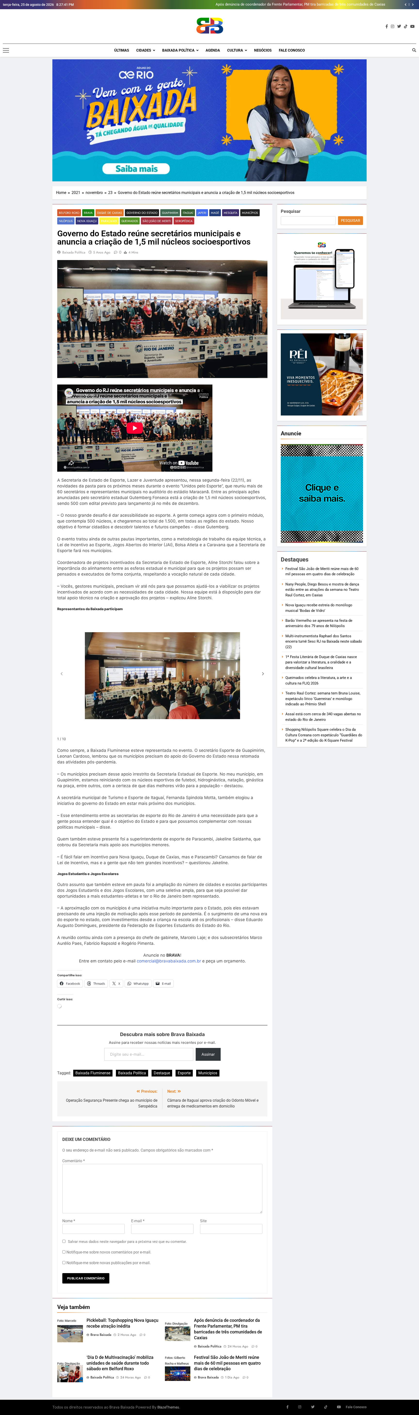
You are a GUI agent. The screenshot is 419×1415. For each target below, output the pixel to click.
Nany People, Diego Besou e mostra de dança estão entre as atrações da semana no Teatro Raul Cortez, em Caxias (322, 589)
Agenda (213, 50)
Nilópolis (66, 221)
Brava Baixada (100, 1334)
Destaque (162, 1073)
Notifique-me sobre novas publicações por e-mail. (108, 1263)
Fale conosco (292, 50)
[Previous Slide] (405, 4)
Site (203, 1221)
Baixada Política (178, 50)
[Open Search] (414, 50)
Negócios (263, 50)
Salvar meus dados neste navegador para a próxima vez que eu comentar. (127, 1241)
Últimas (121, 50)
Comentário (73, 1161)
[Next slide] (413, 4)
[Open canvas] (6, 50)
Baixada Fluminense (92, 1073)
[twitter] (399, 27)
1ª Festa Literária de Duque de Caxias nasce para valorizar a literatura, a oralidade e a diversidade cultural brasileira (321, 662)
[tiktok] (406, 27)
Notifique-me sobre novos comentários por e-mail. (108, 1252)
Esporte (184, 1073)
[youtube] (412, 27)
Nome (68, 1221)
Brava (88, 213)
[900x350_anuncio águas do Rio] (209, 120)
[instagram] (392, 27)
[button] (263, 673)
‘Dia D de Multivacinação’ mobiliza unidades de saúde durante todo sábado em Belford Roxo (120, 1363)
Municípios (250, 213)
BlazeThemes (168, 1407)
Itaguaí (188, 213)
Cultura (235, 50)
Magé (215, 213)
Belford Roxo (69, 213)
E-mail (138, 1221)
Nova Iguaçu (87, 221)
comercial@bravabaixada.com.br (169, 961)
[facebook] (386, 27)
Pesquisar (290, 211)
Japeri (202, 213)
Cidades (143, 50)
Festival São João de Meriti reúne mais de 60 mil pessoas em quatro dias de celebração (313, 5)
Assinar (208, 1054)
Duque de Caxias (109, 213)
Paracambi (109, 221)
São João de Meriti (157, 221)
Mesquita (230, 213)
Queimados (129, 221)
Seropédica (184, 221)
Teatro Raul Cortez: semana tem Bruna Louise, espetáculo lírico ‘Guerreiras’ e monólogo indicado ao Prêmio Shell (322, 698)
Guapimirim (170, 213)
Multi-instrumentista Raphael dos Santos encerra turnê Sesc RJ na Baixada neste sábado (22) (323, 641)
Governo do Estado (142, 213)
